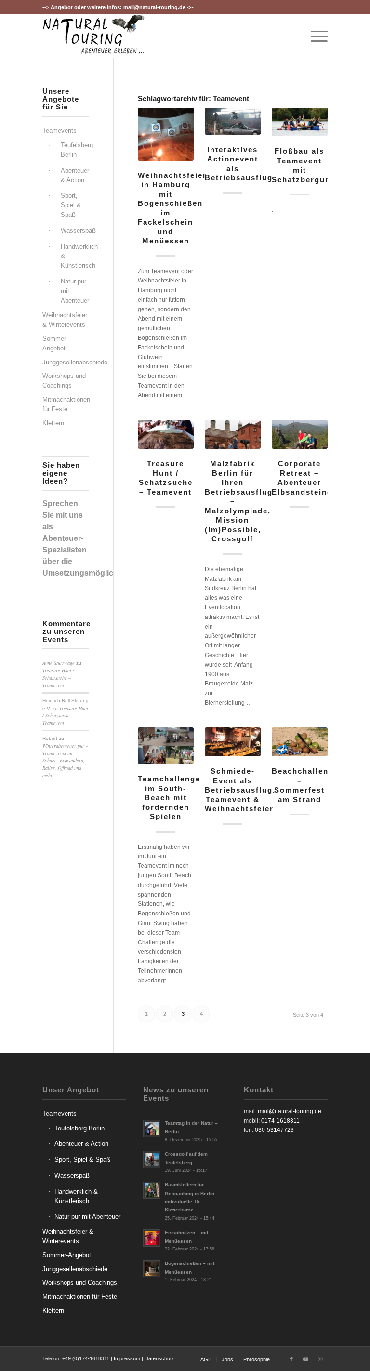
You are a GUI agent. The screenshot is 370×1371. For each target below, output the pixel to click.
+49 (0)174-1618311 (85, 1358)
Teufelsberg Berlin (75, 149)
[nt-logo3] (93, 36)
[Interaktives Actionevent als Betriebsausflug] (232, 121)
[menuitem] (314, 36)
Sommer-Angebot (55, 343)
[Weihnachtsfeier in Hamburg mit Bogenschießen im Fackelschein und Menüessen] (165, 134)
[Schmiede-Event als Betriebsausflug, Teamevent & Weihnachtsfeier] (232, 742)
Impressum (127, 1358)
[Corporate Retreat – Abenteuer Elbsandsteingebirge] (299, 434)
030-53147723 (274, 1130)
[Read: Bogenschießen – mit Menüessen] (151, 1268)
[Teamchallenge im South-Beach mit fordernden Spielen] (165, 746)
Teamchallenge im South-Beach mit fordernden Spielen (169, 797)
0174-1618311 (280, 1120)
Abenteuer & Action (75, 175)
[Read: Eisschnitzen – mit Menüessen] (151, 1238)
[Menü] (314, 36)
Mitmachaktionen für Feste (65, 404)
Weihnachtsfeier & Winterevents (64, 319)
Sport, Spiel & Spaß (71, 205)
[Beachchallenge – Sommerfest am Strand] (299, 742)
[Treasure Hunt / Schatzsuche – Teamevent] (165, 434)
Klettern (53, 423)
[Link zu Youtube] (306, 1359)
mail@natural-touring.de (154, 7)
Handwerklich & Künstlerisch (75, 256)
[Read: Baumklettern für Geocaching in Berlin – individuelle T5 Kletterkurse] (151, 1190)
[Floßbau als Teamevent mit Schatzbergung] (299, 122)
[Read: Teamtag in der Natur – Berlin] (151, 1128)
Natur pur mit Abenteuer (75, 291)
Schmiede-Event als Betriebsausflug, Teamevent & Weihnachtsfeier (240, 790)
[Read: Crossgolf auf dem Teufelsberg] (151, 1159)
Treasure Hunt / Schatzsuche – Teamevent (58, 677)
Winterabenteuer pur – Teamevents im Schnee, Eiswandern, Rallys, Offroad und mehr (65, 760)
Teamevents (59, 130)
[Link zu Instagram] (320, 1359)
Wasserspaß (75, 230)
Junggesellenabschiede (65, 362)
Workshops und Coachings (64, 380)
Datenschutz (159, 1358)
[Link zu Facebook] (291, 1359)
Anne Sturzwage (58, 662)
